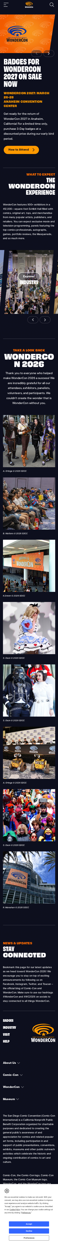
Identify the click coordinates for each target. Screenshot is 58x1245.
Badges (8, 1020)
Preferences (29, 1238)
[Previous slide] (36, 53)
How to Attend (18, 149)
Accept (29, 1224)
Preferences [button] (26, 1213)
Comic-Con (11, 1075)
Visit (6, 1034)
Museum (9, 1099)
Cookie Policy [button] (15, 1210)
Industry (9, 1027)
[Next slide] (48, 53)
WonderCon (11, 1087)
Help (6, 1041)
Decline (29, 1231)
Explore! (29, 276)
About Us (9, 1063)
